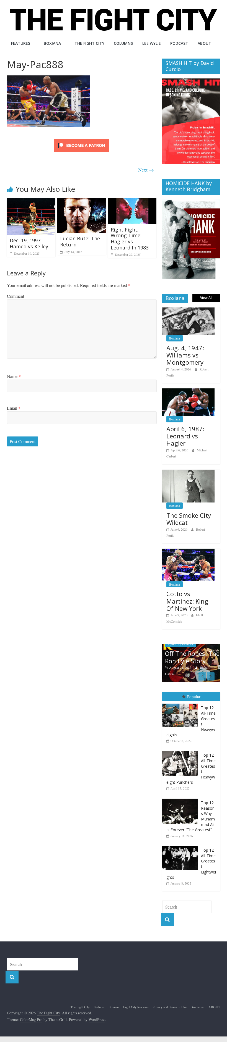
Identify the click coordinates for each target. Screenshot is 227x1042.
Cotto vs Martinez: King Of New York (187, 601)
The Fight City (89, 43)
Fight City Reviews (136, 1007)
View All (206, 297)
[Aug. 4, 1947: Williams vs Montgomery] (188, 310)
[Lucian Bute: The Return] (81, 202)
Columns (123, 43)
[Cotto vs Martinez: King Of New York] (188, 551)
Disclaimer (197, 1007)
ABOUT (204, 43)
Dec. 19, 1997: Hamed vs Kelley (29, 243)
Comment (15, 296)
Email (13, 408)
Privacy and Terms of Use (170, 1007)
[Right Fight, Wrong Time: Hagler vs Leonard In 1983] (132, 202)
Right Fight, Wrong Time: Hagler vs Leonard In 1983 (130, 238)
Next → (146, 169)
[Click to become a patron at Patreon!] (81, 140)
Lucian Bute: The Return (80, 241)
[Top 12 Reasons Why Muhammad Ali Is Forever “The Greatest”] (181, 798)
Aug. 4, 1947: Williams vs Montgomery (185, 355)
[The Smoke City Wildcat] (188, 472)
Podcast (179, 43)
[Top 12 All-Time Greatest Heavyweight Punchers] (181, 751)
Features (20, 43)
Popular (193, 696)
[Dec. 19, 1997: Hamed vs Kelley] (31, 202)
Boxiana (52, 43)
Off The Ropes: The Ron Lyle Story (192, 657)
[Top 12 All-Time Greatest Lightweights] (181, 846)
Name (14, 376)
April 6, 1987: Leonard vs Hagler (185, 436)
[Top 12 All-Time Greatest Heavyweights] (181, 703)
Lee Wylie (151, 43)
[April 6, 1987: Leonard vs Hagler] (188, 391)
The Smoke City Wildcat (188, 519)
